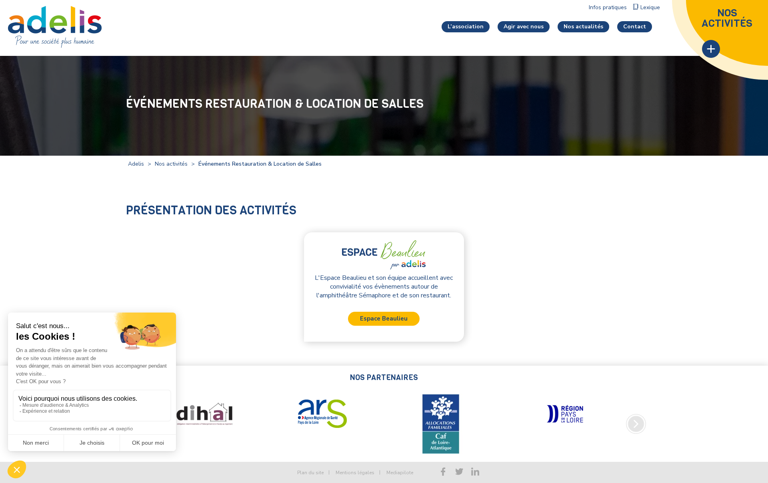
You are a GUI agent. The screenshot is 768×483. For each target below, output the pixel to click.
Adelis (136, 164)
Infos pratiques (608, 7)
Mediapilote (399, 472)
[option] (204, 414)
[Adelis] (55, 26)
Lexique (650, 7)
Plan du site (310, 472)
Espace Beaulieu (384, 319)
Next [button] (636, 424)
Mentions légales (355, 472)
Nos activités (171, 164)
